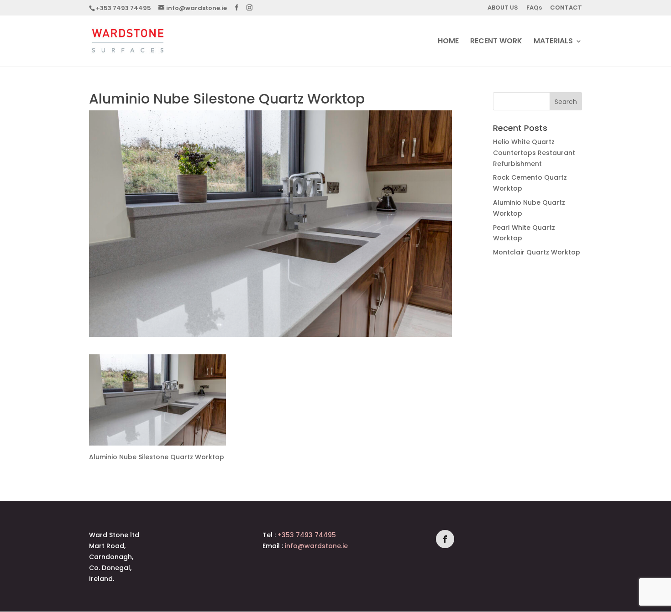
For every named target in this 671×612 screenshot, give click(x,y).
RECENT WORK (496, 42)
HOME (448, 42)
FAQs (534, 8)
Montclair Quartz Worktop (536, 252)
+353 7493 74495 (123, 8)
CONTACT (566, 8)
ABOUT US (503, 8)
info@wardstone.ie (316, 545)
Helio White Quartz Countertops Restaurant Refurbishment (534, 152)
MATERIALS (553, 42)
